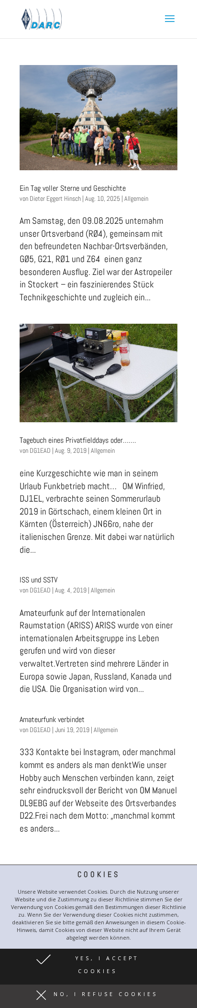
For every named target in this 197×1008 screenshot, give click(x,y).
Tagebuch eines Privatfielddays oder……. (78, 440)
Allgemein (136, 198)
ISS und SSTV (38, 580)
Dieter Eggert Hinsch (55, 198)
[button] (98, 967)
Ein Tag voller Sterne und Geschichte (73, 188)
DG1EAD (40, 450)
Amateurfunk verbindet (52, 719)
